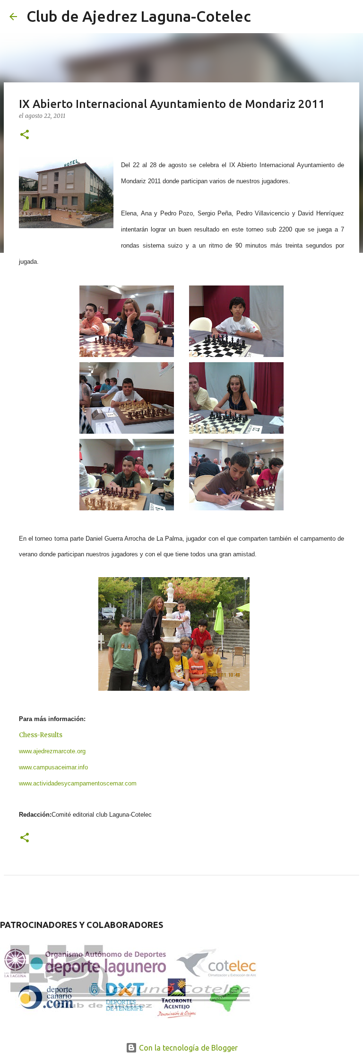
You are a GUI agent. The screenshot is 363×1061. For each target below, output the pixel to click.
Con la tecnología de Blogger (187, 1047)
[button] (24, 135)
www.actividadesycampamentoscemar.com (78, 783)
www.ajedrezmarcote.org (52, 751)
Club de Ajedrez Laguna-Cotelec (138, 16)
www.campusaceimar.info (53, 767)
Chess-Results (40, 735)
